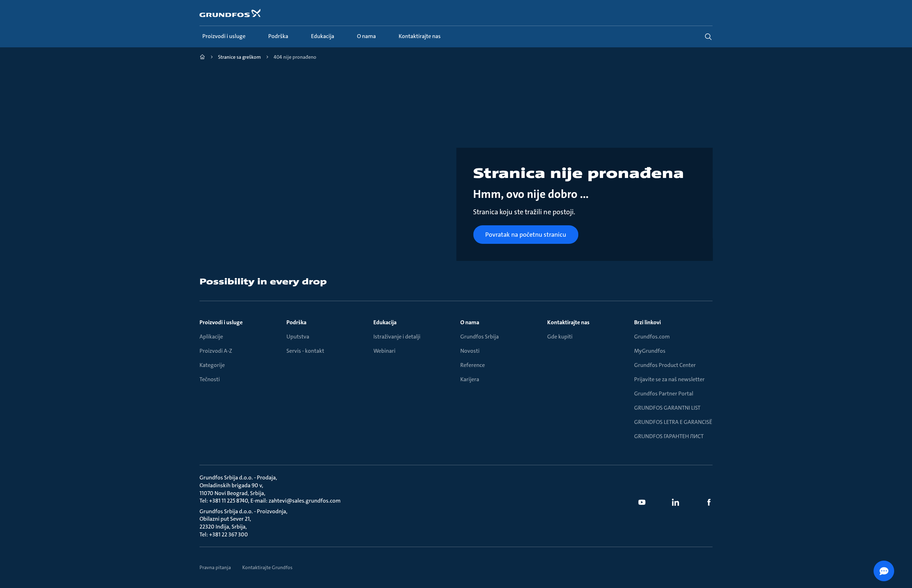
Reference (472, 365)
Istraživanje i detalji (396, 336)
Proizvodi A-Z (216, 351)
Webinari (384, 351)
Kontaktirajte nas (568, 322)
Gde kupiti (559, 336)
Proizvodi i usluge (221, 322)
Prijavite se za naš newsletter (669, 379)
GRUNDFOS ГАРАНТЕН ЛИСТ (669, 436)
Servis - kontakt (305, 351)
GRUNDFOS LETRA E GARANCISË (673, 422)
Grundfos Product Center (665, 365)
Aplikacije (211, 336)
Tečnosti (210, 379)
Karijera (469, 379)
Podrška (296, 322)
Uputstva (297, 336)
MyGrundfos (649, 351)
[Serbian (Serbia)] (202, 58)
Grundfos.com (652, 336)
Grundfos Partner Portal (663, 393)
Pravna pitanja (215, 567)
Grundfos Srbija (479, 336)
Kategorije (212, 365)
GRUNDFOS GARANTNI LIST (667, 407)
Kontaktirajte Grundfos (267, 567)
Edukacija (385, 322)
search (708, 36)
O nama (469, 322)
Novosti (470, 351)
